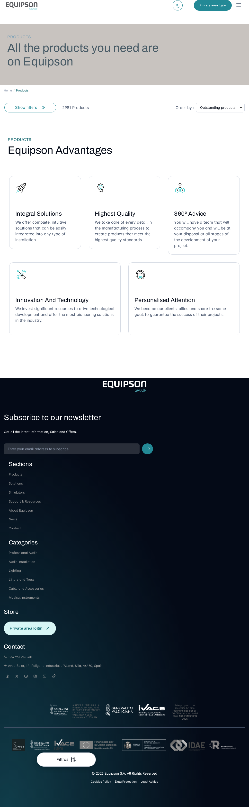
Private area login (212, 5)
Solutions (16, 483)
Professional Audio (23, 553)
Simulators (17, 492)
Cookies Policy (101, 781)
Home (8, 90)
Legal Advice (149, 781)
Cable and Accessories (26, 588)
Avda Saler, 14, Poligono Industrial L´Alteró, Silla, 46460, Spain (55, 666)
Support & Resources (25, 501)
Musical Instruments (24, 597)
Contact (15, 528)
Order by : (185, 107)
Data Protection (126, 781)
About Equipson (21, 510)
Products (15, 474)
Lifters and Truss (22, 579)
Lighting (15, 570)
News (13, 519)
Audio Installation (22, 562)
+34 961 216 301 (19, 657)
